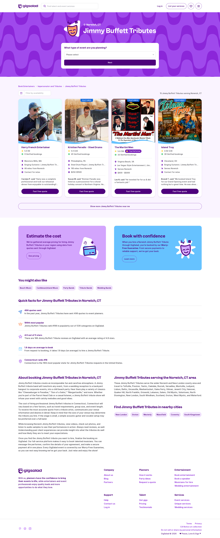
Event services (182, 500)
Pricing (142, 503)
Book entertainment (185, 475)
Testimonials (145, 507)
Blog (106, 478)
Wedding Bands (104, 288)
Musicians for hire (184, 482)
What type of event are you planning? (85, 47)
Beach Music (26, 288)
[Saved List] (191, 6)
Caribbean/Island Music (47, 288)
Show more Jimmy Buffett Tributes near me (110, 206)
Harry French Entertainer (35, 147)
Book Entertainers (26, 86)
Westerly (147, 414)
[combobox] (71, 6)
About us (108, 475)
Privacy (198, 523)
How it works (145, 475)
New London (121, 414)
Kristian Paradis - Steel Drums (85, 147)
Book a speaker (182, 478)
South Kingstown (192, 414)
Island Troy (167, 147)
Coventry (175, 414)
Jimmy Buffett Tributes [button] (119, 30)
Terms (189, 523)
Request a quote (147, 482)
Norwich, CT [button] (93, 24)
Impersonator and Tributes (50, 86)
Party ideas (145, 478)
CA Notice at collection (191, 527)
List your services (176, 6)
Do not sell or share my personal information (181, 530)
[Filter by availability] (37, 93)
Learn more (129, 259)
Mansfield (161, 414)
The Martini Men (124, 147)
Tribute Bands (85, 288)
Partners (108, 482)
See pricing (34, 256)
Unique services (183, 503)
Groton (135, 414)
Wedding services (184, 507)
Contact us (109, 503)
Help (106, 500)
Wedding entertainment (187, 485)
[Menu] (199, 6)
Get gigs (143, 500)
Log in (160, 6)
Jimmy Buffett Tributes (75, 86)
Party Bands (68, 288)
